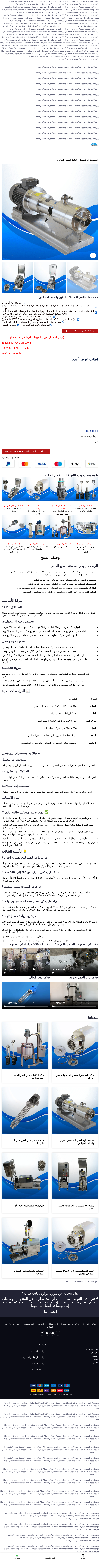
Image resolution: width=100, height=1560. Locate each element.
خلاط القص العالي (67, 159)
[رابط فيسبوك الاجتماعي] (91, 441)
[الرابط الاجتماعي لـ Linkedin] (82, 441)
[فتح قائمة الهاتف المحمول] (3, 144)
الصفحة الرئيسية (89, 159)
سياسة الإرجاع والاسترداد (33, 1357)
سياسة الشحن (39, 1363)
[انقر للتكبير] (93, 255)
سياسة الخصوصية (37, 1351)
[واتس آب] (42, 1333)
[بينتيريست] (47, 1333)
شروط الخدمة (39, 1369)
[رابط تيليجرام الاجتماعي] (78, 441)
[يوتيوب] (52, 1333)
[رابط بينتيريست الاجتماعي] (85, 441)
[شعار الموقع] (94, 144)
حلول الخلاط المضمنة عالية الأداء (28, 1205)
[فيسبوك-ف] (58, 1333)
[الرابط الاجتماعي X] (88, 441)
